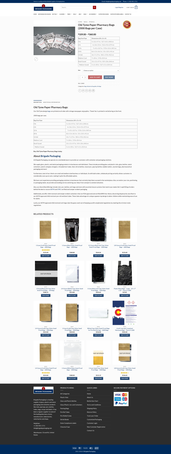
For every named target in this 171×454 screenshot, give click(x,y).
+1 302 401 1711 (39, 426)
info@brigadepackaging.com (43, 428)
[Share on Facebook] (79, 90)
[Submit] (94, 7)
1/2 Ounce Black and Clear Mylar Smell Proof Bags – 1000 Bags (98, 246)
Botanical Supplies (92, 86)
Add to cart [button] (46, 255)
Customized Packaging (94, 419)
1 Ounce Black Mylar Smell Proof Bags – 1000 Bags (72, 246)
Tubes (68, 14)
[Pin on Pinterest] (89, 90)
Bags (85, 14)
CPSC (59, 189)
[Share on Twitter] (83, 90)
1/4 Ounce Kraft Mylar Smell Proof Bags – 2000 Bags (46, 369)
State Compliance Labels (68, 423)
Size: (79, 70)
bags (49, 111)
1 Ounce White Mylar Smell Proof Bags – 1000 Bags (72, 369)
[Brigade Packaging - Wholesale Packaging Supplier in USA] (46, 7)
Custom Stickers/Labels (116, 14)
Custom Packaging (103, 14)
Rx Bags (91, 22)
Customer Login (92, 423)
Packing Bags (64, 408)
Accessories (92, 14)
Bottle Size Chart (92, 401)
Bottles (54, 14)
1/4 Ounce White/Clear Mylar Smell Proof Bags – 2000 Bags (72, 289)
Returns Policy (91, 412)
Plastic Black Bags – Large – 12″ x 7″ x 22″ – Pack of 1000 (125, 289)
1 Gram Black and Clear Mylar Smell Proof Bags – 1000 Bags (98, 289)
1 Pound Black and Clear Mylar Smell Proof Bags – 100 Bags (45, 289)
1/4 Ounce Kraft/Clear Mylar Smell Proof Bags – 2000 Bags (46, 329)
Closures (62, 14)
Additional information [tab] (51, 102)
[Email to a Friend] (86, 90)
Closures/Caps (65, 427)
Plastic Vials (64, 397)
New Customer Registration (96, 427)
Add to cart (95, 77)
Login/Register (119, 7)
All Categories (65, 394)
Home (35, 14)
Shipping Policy (92, 408)
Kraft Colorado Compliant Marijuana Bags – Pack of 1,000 (124, 329)
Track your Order (92, 416)
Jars (80, 14)
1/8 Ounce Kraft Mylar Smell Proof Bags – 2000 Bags (124, 246)
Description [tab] (38, 102)
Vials (74, 14)
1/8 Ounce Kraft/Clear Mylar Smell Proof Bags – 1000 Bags (124, 369)
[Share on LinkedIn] (93, 90)
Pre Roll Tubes (65, 412)
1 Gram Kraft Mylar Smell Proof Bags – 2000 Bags (46, 246)
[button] (131, 7)
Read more (45, 295)
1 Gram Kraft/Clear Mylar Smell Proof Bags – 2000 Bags (72, 329)
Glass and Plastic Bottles (68, 401)
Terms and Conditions (94, 405)
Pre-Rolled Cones (66, 416)
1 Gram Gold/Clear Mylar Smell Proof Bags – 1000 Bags (98, 369)
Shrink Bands (64, 419)
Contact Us (128, 14)
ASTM (52, 189)
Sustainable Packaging (44, 14)
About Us (90, 397)
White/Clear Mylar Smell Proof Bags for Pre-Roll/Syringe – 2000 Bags (98, 329)
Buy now (109, 77)
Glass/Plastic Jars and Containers (71, 405)
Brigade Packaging (50, 156)
